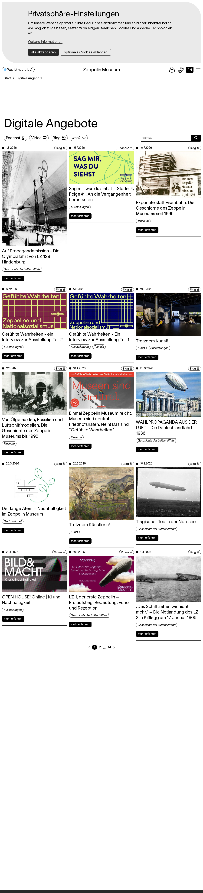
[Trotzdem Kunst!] (168, 314)
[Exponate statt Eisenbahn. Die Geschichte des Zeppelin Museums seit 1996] (168, 174)
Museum (143, 221)
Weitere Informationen (45, 41)
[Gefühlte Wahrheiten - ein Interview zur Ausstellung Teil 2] (34, 311)
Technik (99, 346)
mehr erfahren (13, 278)
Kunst (141, 348)
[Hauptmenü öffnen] (198, 69)
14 (109, 647)
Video (36, 138)
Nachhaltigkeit (13, 521)
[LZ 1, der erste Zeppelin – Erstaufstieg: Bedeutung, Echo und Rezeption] (101, 574)
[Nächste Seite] (114, 647)
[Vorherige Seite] (89, 647)
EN (189, 70)
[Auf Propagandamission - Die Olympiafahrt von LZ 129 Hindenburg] (34, 198)
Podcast (13, 138)
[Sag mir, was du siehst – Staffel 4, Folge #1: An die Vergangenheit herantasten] (101, 167)
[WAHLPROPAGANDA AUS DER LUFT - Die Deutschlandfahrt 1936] (168, 394)
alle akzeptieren (43, 52)
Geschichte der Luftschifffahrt (23, 269)
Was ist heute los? (20, 69)
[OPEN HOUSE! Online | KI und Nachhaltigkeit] (34, 574)
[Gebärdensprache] (180, 70)
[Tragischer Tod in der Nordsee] (168, 492)
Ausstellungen (80, 207)
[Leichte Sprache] (172, 70)
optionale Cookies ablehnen (86, 52)
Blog (57, 138)
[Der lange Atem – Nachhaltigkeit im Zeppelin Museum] (34, 485)
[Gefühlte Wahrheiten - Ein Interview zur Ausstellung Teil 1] (101, 311)
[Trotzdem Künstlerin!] (101, 493)
